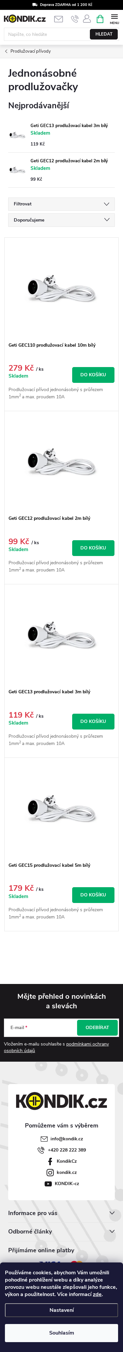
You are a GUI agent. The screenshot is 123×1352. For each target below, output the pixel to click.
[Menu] (114, 18)
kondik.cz (67, 1172)
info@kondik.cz (67, 1139)
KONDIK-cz (67, 1183)
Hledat (104, 34)
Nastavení (62, 1310)
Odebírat (97, 1027)
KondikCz (67, 1161)
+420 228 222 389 (67, 1150)
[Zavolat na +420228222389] (75, 19)
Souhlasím (61, 1333)
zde (97, 1294)
